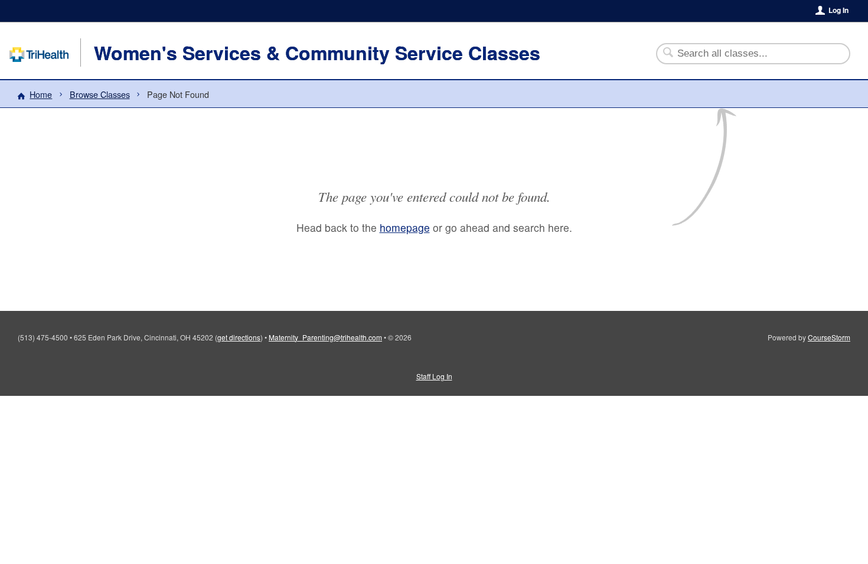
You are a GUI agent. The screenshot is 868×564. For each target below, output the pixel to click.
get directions (238, 337)
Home (41, 94)
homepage (405, 227)
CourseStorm (829, 337)
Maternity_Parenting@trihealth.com (325, 337)
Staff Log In (434, 376)
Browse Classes (100, 94)
